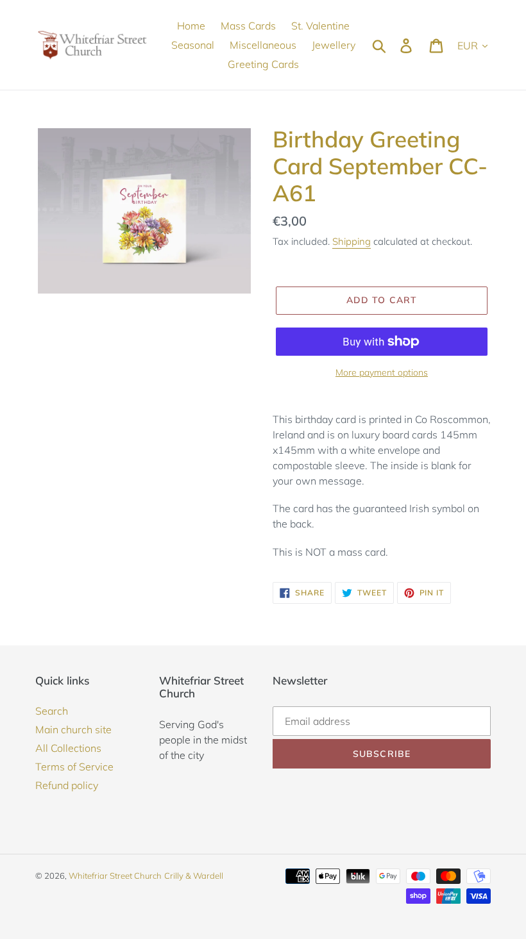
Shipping (351, 241)
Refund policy (66, 785)
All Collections (68, 748)
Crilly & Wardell (193, 875)
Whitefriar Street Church (115, 875)
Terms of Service (74, 766)
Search (51, 710)
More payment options (381, 372)
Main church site (73, 729)
